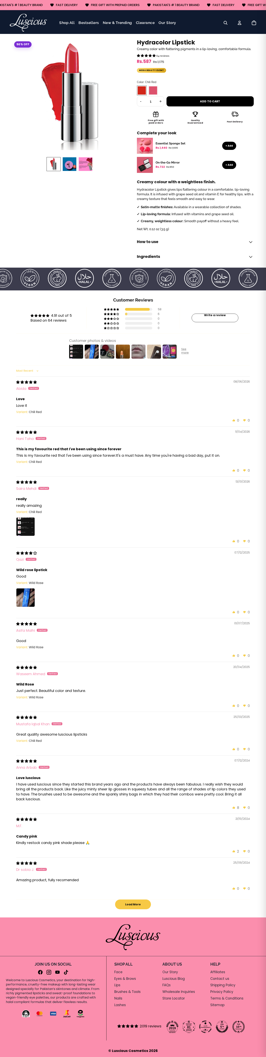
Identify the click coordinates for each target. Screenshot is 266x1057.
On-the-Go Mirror (168, 162)
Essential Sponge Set (170, 143)
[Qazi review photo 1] (25, 597)
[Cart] (254, 23)
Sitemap (217, 1005)
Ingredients (148, 256)
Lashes (120, 1005)
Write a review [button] (215, 315)
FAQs (166, 985)
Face (118, 972)
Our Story (170, 972)
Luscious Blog (173, 978)
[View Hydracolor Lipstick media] (54, 164)
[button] (146, 55)
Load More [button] (133, 904)
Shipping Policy (222, 985)
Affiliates (217, 972)
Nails (118, 998)
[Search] (225, 23)
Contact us (219, 978)
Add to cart (210, 101)
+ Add (229, 145)
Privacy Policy (221, 991)
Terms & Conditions (226, 998)
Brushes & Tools (127, 991)
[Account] (239, 23)
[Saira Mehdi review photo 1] (25, 526)
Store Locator (173, 998)
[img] (26, 382)
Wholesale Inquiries (178, 991)
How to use (147, 241)
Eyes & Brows (125, 978)
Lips (117, 985)
